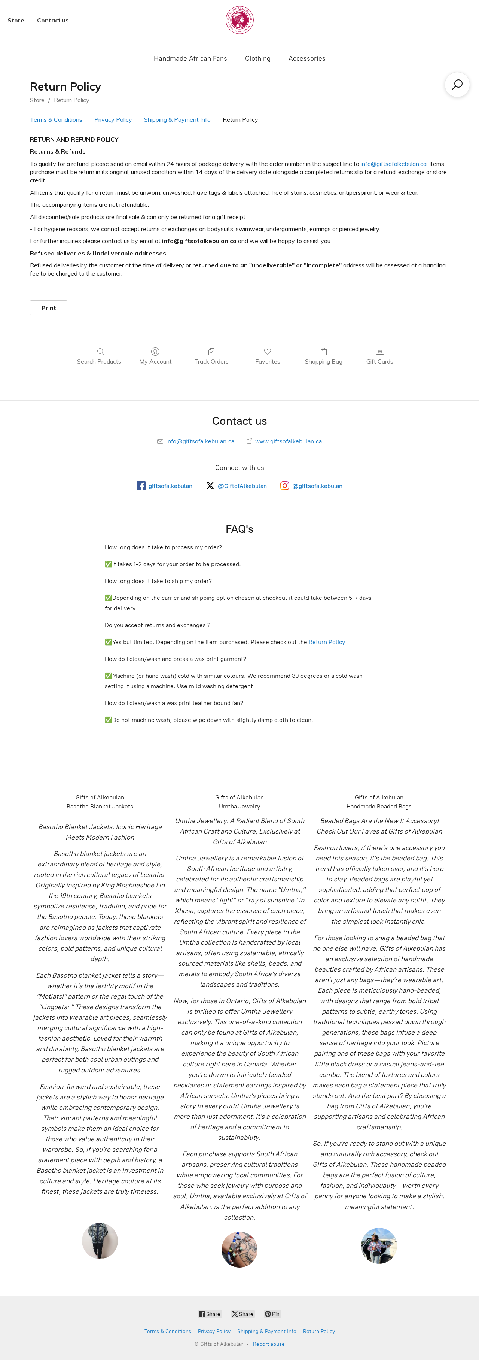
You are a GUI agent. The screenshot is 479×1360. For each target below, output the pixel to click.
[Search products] (457, 84)
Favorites (267, 361)
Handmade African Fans (190, 58)
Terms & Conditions (56, 119)
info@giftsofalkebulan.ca (394, 163)
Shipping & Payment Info (177, 119)
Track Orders (211, 361)
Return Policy (71, 100)
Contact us (53, 20)
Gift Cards (379, 361)
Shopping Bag (323, 361)
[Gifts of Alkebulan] (239, 20)
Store (15, 20)
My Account (155, 361)
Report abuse (269, 1344)
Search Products (99, 361)
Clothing (258, 58)
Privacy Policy (113, 119)
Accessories (307, 58)
